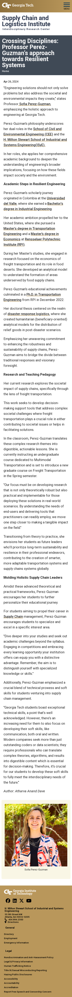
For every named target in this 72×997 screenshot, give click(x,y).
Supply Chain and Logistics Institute (26, 21)
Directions (13, 922)
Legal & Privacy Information (18, 961)
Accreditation (11, 987)
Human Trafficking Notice (17, 966)
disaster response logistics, (29, 314)
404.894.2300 (15, 919)
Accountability (11, 983)
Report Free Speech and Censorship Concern (27, 991)
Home (5, 71)
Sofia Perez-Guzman (34, 104)
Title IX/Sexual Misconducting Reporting (25, 970)
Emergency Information (16, 942)
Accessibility (11, 978)
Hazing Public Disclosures (18, 974)
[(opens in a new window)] (8, 901)
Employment (10, 938)
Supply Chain (13, 617)
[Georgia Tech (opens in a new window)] (20, 891)
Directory (9, 934)
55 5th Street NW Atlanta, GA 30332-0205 (17, 915)
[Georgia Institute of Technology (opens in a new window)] (18, 4)
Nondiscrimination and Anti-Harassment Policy (28, 957)
